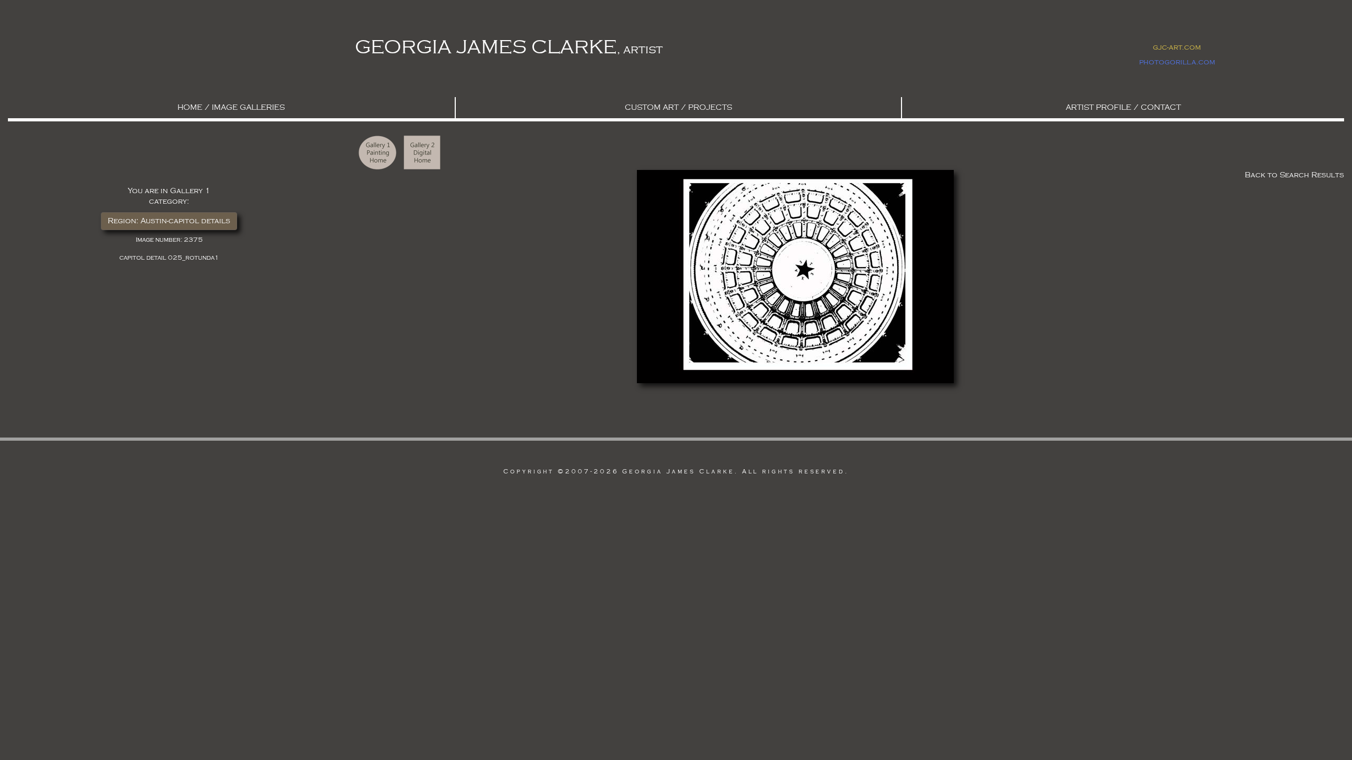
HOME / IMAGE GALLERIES (231, 107)
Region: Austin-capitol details (169, 221)
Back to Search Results (1294, 175)
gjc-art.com (1177, 47)
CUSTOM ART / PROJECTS (678, 107)
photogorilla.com (1177, 62)
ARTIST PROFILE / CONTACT (1123, 107)
